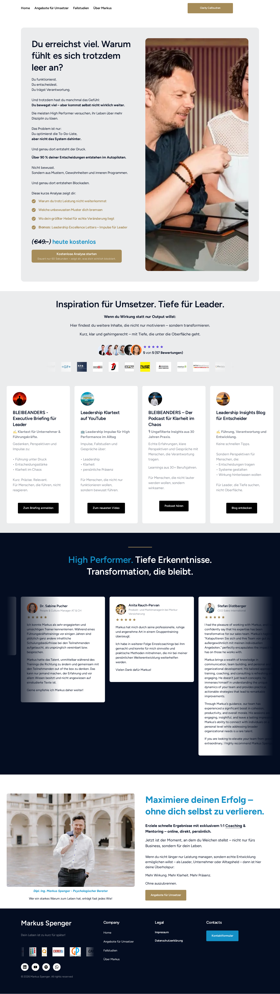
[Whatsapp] (57, 967)
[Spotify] (46, 967)
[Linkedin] (25, 967)
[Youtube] (35, 967)
